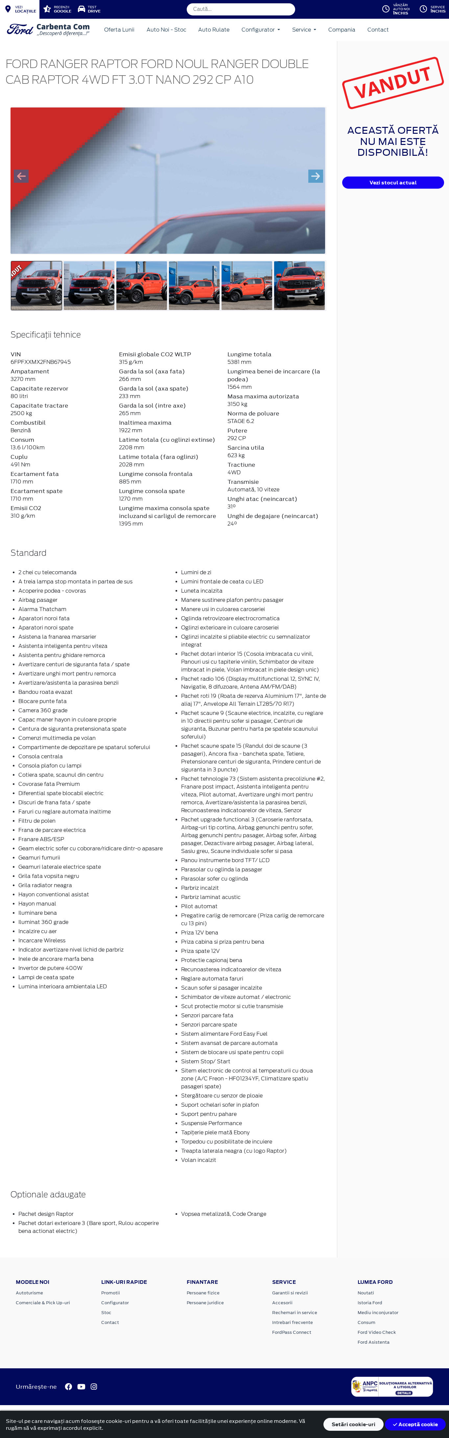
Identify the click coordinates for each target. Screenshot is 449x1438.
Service (302, 30)
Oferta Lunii (119, 30)
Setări (353, 1424)
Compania (341, 30)
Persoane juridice (205, 1303)
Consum (366, 1322)
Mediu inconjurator (378, 1312)
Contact (378, 30)
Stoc (106, 1312)
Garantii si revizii (290, 1293)
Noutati (366, 1293)
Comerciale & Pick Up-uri (43, 1303)
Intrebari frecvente (292, 1322)
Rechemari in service (294, 1312)
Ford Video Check (377, 1332)
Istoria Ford (370, 1303)
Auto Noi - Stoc (166, 30)
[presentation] (21, 176)
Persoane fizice (203, 1293)
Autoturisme (29, 1293)
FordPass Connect (291, 1332)
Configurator (259, 30)
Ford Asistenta (374, 1342)
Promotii (110, 1293)
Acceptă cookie (417, 1424)
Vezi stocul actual (393, 182)
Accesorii (282, 1303)
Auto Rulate (213, 30)
